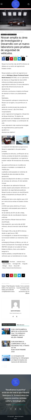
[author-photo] (15, 308)
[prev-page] (3, 366)
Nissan (10, 265)
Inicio (2, 32)
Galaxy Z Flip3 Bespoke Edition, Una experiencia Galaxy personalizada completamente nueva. (8, 288)
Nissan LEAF (16, 265)
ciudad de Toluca (21, 261)
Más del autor (20, 324)
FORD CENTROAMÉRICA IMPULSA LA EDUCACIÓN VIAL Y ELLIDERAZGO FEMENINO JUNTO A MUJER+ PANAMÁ (19, 333)
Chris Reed (12, 261)
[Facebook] (3, 59)
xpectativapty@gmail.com (18, 404)
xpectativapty (6, 56)
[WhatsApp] (15, 59)
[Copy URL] (23, 59)
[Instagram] (15, 409)
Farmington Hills (16, 263)
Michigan (4, 265)
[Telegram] (19, 59)
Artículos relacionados (9, 324)
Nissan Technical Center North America (11, 268)
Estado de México (6, 263)
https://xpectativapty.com (15, 313)
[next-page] (5, 366)
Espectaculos (8, 32)
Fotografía (24, 263)
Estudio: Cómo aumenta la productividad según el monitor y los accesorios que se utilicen (22, 289)
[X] (7, 59)
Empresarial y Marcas (18, 32)
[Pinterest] (11, 59)
